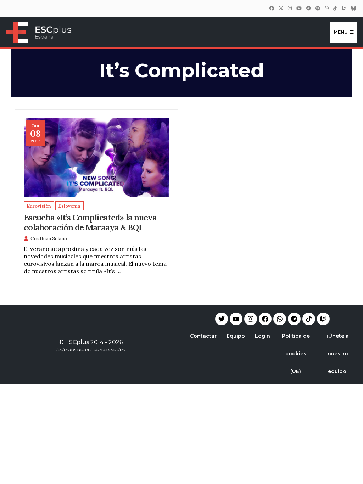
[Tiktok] (308, 319)
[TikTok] (335, 8)
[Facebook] (271, 8)
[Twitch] (343, 8)
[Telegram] (294, 319)
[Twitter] (280, 8)
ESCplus (77, 342)
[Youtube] (236, 319)
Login (262, 336)
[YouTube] (299, 8)
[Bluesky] (353, 8)
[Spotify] (317, 8)
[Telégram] (308, 8)
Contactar (203, 336)
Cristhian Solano (48, 239)
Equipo (236, 336)
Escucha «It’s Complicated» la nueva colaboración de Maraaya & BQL (90, 222)
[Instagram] (289, 8)
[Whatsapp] (279, 319)
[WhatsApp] (326, 8)
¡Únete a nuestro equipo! (338, 354)
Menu (341, 32)
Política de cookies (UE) (296, 354)
